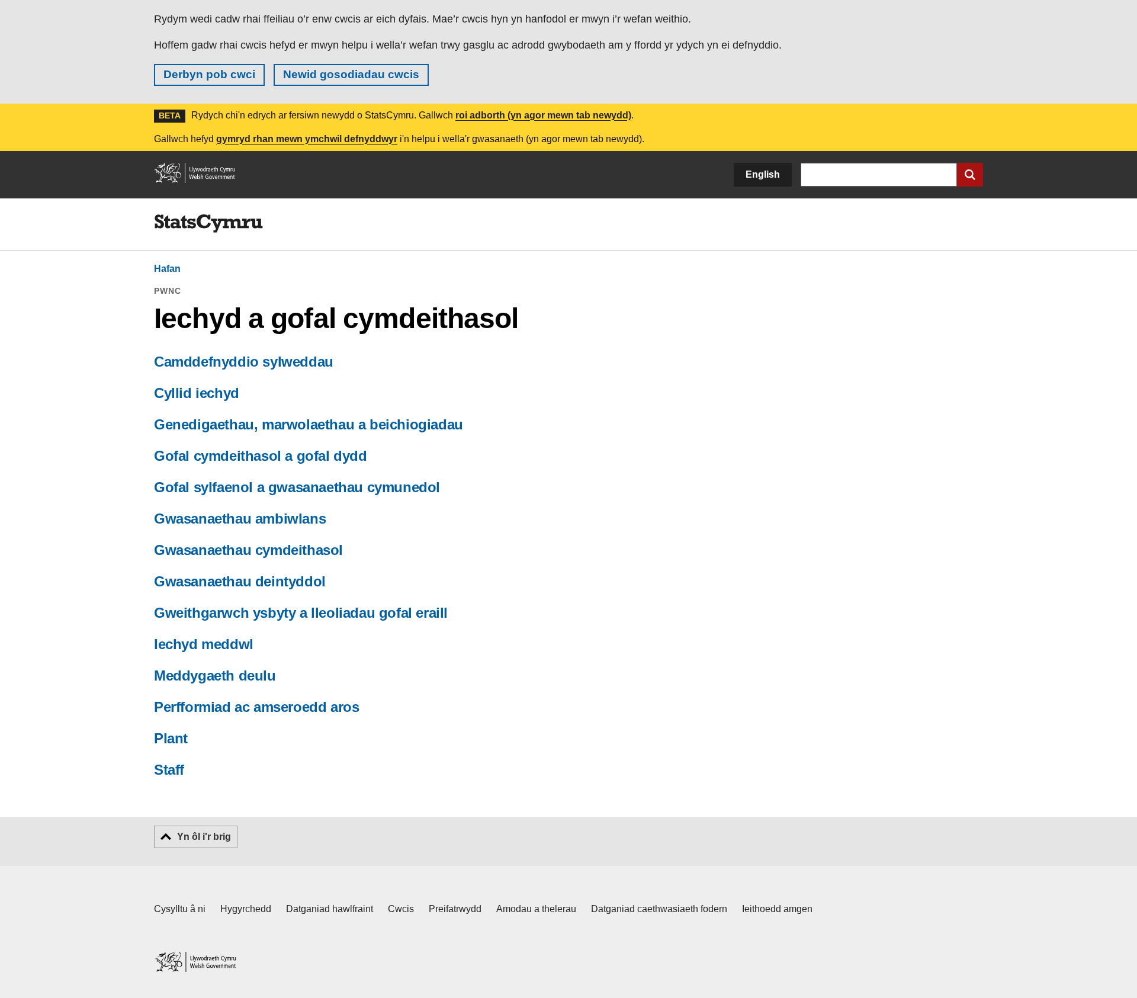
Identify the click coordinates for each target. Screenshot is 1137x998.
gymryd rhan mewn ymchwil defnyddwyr (306, 139)
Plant (171, 738)
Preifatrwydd (455, 909)
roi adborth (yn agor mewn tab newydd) (543, 115)
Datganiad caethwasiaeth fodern (659, 909)
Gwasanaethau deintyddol (240, 581)
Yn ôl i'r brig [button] (204, 837)
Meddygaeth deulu (215, 675)
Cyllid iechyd (196, 393)
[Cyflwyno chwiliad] (970, 175)
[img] (208, 223)
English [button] (763, 174)
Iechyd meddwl (203, 644)
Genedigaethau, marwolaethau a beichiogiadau (308, 424)
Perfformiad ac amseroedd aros (256, 707)
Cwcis (401, 909)
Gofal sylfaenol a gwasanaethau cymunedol (297, 487)
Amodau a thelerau (536, 909)
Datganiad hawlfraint (329, 909)
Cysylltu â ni (179, 909)
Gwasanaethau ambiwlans (240, 519)
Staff (169, 770)
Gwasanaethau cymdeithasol (248, 550)
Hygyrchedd (245, 909)
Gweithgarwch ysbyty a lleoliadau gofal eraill (301, 613)
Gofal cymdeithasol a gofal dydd (260, 456)
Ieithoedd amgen (777, 909)
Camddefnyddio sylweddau (243, 362)
